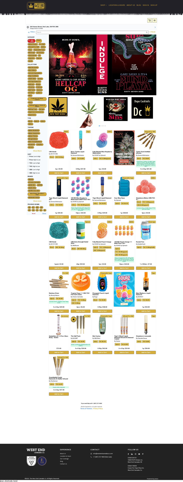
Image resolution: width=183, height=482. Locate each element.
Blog (139, 5)
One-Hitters (32, 70)
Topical (39, 58)
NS (29, 210)
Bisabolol (31, 144)
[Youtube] (139, 454)
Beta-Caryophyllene (34, 141)
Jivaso (156, 479)
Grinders (31, 92)
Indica (43, 121)
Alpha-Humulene (33, 133)
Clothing (39, 87)
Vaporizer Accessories (35, 112)
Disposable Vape (39, 50)
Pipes (30, 102)
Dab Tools (31, 90)
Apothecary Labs (33, 190)
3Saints (30, 179)
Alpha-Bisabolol (33, 130)
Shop (102, 5)
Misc (30, 95)
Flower (39, 40)
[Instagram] (135, 454)
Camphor (40, 144)
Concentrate (32, 55)
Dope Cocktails (33, 76)
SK (45, 210)
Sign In (146, 5)
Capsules (31, 58)
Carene (30, 147)
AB (29, 207)
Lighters (39, 92)
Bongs (38, 84)
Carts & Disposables (34, 73)
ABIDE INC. (31, 185)
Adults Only (32, 188)
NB (41, 207)
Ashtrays (31, 84)
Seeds (30, 61)
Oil (39, 55)
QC (41, 210)
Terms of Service (86, 408)
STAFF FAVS (32, 78)
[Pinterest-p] (142, 454)
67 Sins (40, 78)
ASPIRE (39, 185)
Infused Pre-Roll (33, 47)
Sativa (30, 124)
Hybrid (36, 121)
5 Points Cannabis (34, 182)
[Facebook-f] (128, 454)
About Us (131, 5)
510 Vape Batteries (34, 81)
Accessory (40, 52)
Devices (39, 90)
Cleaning (31, 87)
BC (33, 207)
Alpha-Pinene (32, 136)
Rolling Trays (32, 109)
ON (33, 210)
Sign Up (153, 5)
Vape (30, 50)
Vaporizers (32, 115)
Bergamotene (32, 139)
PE (37, 210)
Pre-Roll (42, 44)
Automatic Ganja (33, 197)
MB (37, 207)
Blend (30, 121)
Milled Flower (32, 44)
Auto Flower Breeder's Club (37, 194)
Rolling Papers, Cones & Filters (37, 106)
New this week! (33, 67)
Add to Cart (59, 173)
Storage (41, 109)
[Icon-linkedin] (131, 454)
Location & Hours (117, 5)
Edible (43, 47)
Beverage (31, 52)
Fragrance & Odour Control (37, 99)
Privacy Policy (98, 408)
